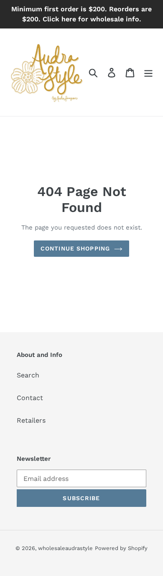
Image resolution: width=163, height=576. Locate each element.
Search (28, 375)
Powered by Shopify (121, 548)
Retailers (31, 420)
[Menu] (148, 72)
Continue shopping (75, 248)
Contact (30, 398)
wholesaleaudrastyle (65, 548)
